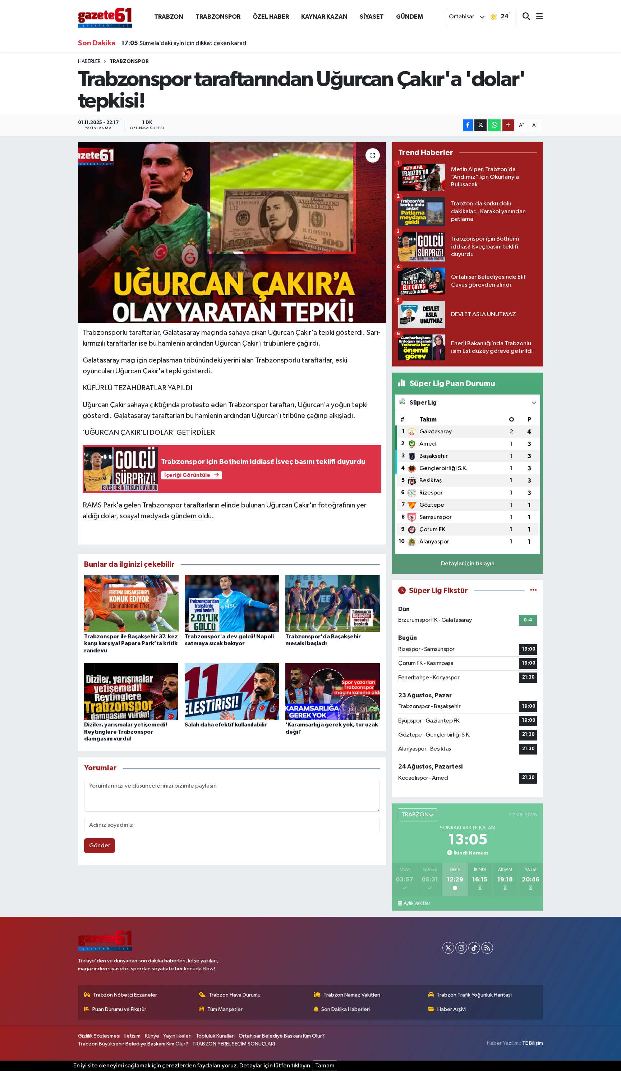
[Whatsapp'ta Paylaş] (494, 125)
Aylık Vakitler (417, 903)
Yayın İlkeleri (177, 1036)
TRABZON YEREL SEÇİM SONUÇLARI (233, 1044)
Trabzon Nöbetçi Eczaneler (125, 995)
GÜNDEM (409, 17)
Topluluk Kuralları (215, 1036)
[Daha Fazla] (508, 125)
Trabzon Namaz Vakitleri (351, 995)
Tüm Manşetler (225, 1009)
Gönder (99, 846)
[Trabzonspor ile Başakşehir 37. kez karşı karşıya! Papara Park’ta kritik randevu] (131, 603)
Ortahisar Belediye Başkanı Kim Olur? (282, 1036)
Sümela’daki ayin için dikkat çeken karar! (183, 43)
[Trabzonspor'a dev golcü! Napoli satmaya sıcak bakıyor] (232, 603)
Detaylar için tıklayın (467, 564)
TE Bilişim (532, 1043)
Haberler (89, 61)
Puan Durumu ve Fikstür (119, 1009)
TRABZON (168, 17)
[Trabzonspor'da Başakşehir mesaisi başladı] (332, 603)
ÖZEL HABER (271, 17)
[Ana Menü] (536, 17)
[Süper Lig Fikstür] (533, 591)
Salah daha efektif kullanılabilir (226, 725)
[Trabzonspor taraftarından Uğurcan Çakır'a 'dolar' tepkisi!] (232, 232)
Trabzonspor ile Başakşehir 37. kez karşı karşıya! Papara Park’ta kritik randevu (131, 643)
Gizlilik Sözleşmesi (99, 1036)
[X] (448, 948)
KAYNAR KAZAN (324, 17)
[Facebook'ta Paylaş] (468, 125)
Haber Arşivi (451, 1009)
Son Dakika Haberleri (345, 1009)
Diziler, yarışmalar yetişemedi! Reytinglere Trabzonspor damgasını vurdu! (125, 731)
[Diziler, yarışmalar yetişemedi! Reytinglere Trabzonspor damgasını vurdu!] (131, 691)
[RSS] (487, 948)
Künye (152, 1036)
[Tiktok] (474, 948)
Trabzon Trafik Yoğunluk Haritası (474, 995)
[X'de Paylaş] (480, 125)
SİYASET (372, 17)
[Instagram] (461, 948)
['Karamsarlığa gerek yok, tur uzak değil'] (332, 691)
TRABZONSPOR (218, 17)
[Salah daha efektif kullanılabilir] (232, 691)
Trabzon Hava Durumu (235, 995)
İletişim (132, 1036)
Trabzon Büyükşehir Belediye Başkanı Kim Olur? (133, 1044)
